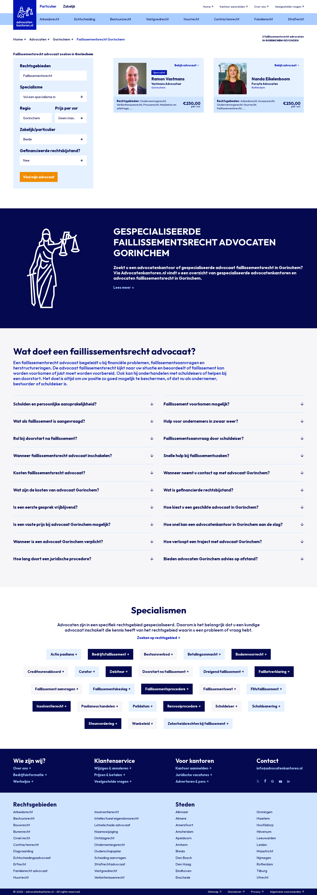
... (131, 108)
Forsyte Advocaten (265, 84)
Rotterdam (258, 87)
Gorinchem (158, 87)
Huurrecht (250, 104)
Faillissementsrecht (229, 108)
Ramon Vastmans (168, 78)
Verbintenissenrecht (129, 104)
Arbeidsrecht (248, 101)
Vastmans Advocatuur (166, 84)
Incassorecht (266, 101)
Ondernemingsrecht (153, 101)
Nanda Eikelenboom (271, 78)
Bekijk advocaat (185, 65)
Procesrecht (150, 104)
